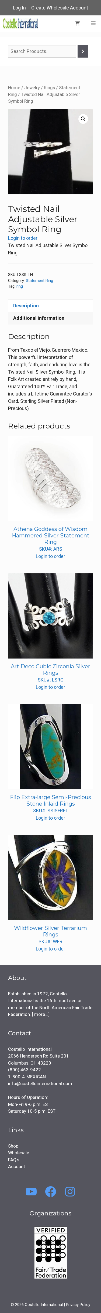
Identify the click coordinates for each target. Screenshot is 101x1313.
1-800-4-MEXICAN (27, 1076)
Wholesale (18, 1152)
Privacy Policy (78, 1304)
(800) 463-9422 (24, 1069)
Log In (19, 8)
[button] (83, 119)
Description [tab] (26, 305)
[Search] (83, 51)
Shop (13, 1146)
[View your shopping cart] (77, 23)
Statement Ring (39, 280)
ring (19, 286)
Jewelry (32, 87)
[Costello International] (20, 23)
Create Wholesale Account (59, 8)
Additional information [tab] (38, 318)
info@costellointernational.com (40, 1083)
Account (16, 1166)
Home (14, 87)
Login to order (22, 238)
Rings (49, 87)
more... (40, 1014)
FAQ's (13, 1159)
